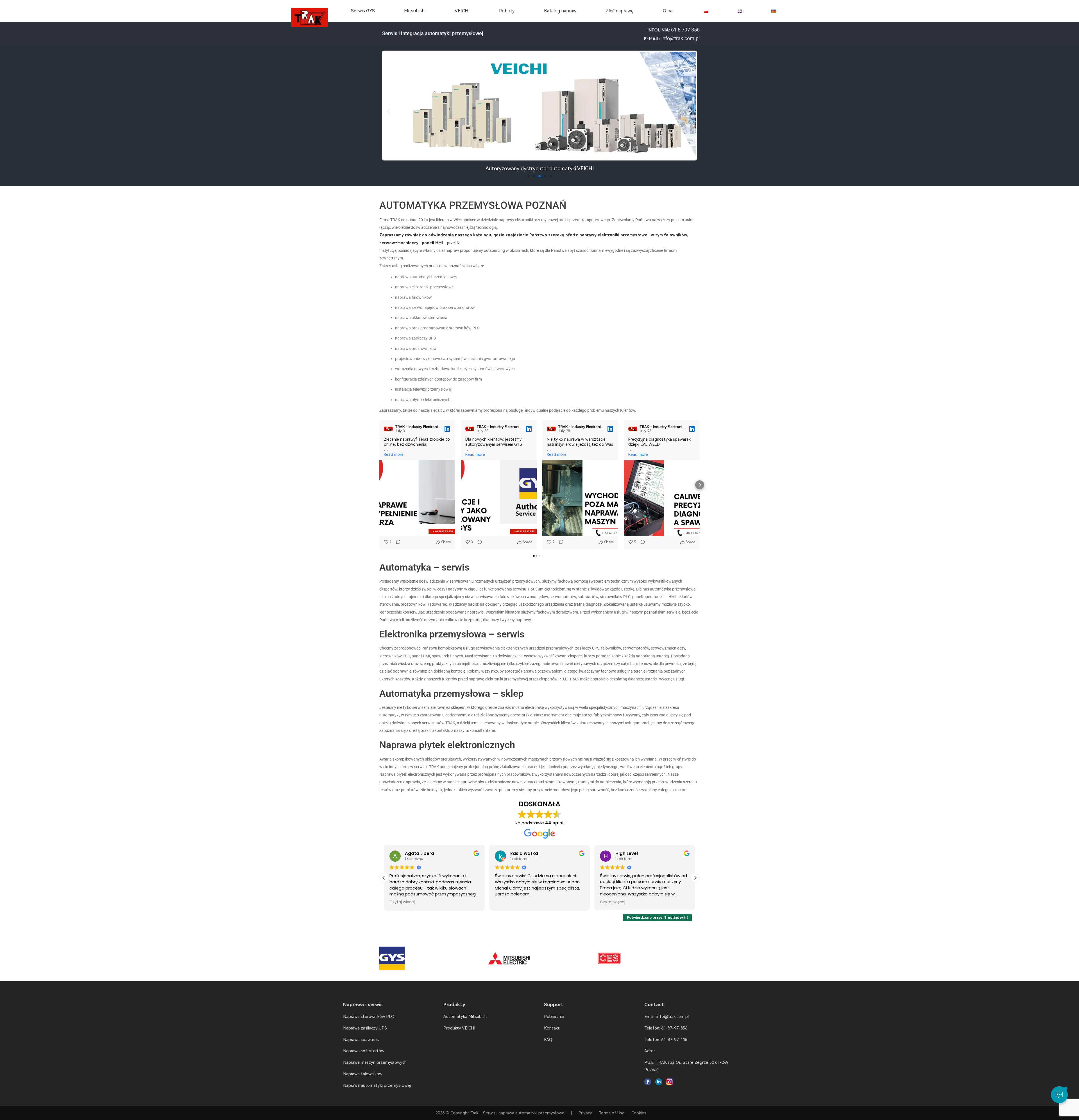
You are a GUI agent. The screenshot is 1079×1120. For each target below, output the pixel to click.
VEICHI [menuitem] (462, 10)
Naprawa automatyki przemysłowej (377, 1085)
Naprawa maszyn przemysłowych (375, 1062)
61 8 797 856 (685, 30)
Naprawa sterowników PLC (368, 1016)
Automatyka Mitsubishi (465, 1016)
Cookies (638, 1113)
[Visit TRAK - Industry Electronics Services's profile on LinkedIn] (389, 428)
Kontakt (552, 1028)
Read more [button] (394, 454)
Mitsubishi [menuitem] (414, 10)
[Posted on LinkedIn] (447, 429)
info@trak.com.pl (680, 38)
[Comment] (396, 542)
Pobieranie (554, 1016)
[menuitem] (706, 11)
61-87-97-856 (674, 1028)
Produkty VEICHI (459, 1028)
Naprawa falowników (362, 1073)
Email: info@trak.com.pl (666, 1016)
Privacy (585, 1113)
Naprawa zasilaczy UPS (365, 1028)
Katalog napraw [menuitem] (560, 10)
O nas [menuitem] (669, 10)
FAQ (548, 1039)
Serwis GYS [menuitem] (363, 10)
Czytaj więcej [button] (507, 902)
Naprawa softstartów (363, 1050)
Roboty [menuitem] (506, 10)
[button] (388, 111)
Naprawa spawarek (361, 1039)
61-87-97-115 (674, 1039)
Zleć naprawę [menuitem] (620, 10)
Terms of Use (612, 1113)
